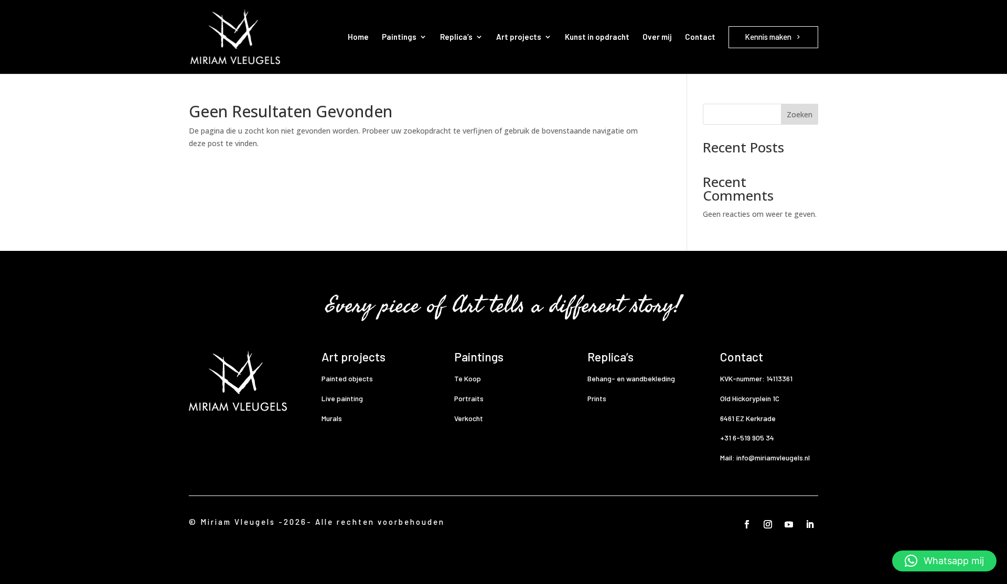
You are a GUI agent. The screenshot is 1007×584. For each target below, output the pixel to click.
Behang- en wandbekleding (631, 378)
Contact (700, 36)
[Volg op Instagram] (767, 524)
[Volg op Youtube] (788, 524)
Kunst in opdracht (597, 36)
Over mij (657, 36)
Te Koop (467, 378)
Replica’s (456, 36)
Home (358, 36)
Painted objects (347, 378)
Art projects (518, 36)
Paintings (399, 36)
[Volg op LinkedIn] (809, 524)
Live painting (342, 398)
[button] (944, 560)
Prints (596, 398)
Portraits (469, 398)
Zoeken (799, 114)
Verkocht (468, 418)
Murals (332, 418)
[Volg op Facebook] (746, 524)
